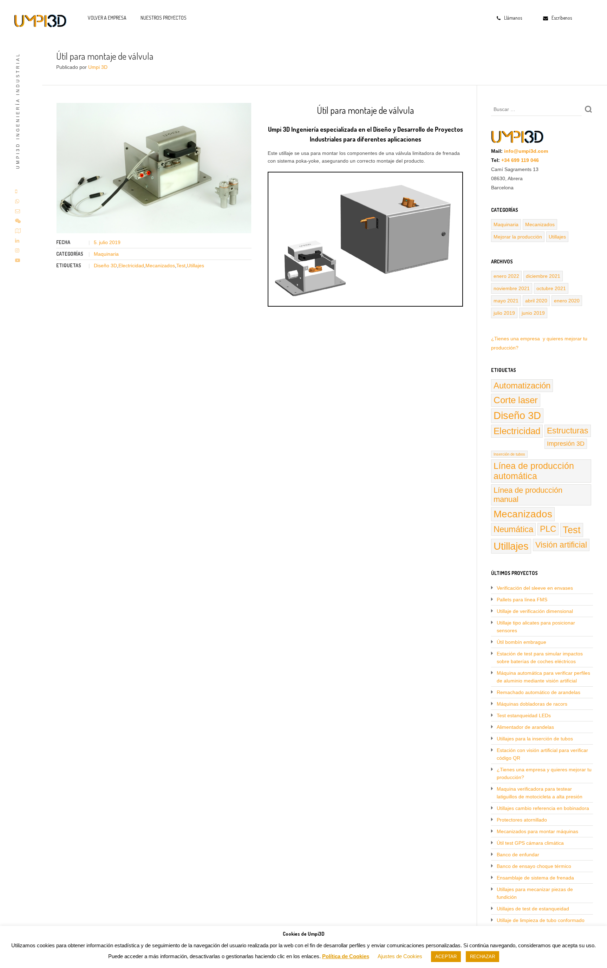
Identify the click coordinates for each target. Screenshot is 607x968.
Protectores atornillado (522, 820)
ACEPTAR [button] (446, 956)
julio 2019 (504, 313)
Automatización (522, 385)
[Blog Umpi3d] (40, 21)
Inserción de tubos (509, 454)
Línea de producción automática (534, 471)
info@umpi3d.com (526, 151)
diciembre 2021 (543, 276)
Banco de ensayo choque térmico (534, 866)
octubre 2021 (551, 288)
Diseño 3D (105, 265)
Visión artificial (561, 544)
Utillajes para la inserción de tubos (535, 738)
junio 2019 (533, 313)
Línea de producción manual (528, 495)
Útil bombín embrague (521, 642)
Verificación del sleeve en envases (535, 588)
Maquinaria (106, 254)
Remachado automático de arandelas (538, 692)
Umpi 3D (97, 67)
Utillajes (195, 265)
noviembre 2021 (512, 288)
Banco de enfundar (518, 854)
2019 (114, 242)
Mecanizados (160, 265)
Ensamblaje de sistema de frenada (535, 878)
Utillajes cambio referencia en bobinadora (543, 808)
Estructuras (567, 430)
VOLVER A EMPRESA (107, 18)
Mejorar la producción (518, 237)
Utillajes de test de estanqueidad (533, 908)
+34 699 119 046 (520, 160)
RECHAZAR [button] (482, 956)
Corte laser (516, 400)
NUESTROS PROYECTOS (164, 18)
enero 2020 (567, 300)
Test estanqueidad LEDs (524, 715)
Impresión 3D (566, 443)
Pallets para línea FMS (522, 599)
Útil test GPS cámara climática (530, 843)
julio (104, 242)
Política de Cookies (345, 956)
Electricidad (131, 265)
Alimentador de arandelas (525, 727)
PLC (548, 529)
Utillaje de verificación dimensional (535, 611)
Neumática (513, 529)
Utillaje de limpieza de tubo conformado (541, 920)
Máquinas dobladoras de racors (532, 704)
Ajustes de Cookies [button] (400, 956)
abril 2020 (536, 300)
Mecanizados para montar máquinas (537, 831)
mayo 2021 (506, 300)
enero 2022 (506, 276)
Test (180, 265)
